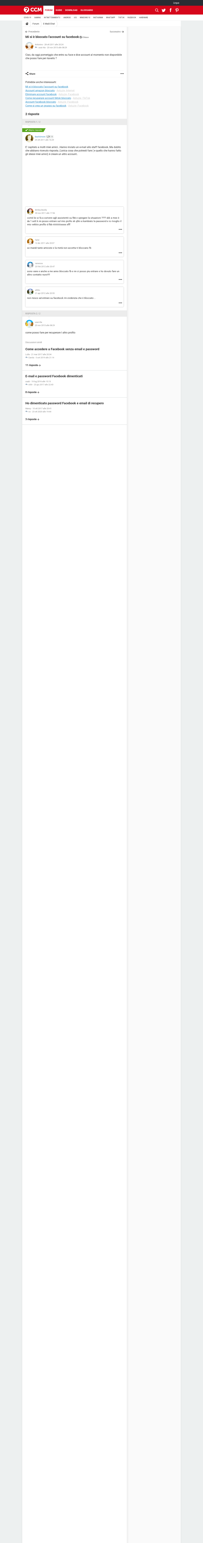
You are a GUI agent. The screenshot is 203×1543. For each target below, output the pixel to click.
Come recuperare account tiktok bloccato (48, 98)
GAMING (37, 17)
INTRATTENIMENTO (52, 17)
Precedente (33, 31)
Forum (48, 10)
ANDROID (67, 17)
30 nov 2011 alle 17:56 (45, 213)
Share (32, 74)
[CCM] (33, 10)
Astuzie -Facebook (69, 94)
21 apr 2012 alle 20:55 (45, 293)
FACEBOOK (132, 17)
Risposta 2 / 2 (32, 313)
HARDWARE (143, 17)
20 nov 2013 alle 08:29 (57, 47)
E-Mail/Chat (49, 23)
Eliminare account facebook (41, 94)
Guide (59, 10)
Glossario (87, 10)
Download (71, 10)
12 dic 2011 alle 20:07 (44, 243)
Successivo (115, 31)
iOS (75, 17)
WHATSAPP (110, 17)
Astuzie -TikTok (81, 98)
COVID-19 (27, 17)
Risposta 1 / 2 (32, 122)
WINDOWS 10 (85, 17)
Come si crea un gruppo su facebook (45, 105)
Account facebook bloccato (40, 101)
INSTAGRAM (98, 17)
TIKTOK (121, 17)
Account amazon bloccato (40, 90)
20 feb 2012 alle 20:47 (45, 266)
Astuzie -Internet (66, 90)
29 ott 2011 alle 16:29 (44, 140)
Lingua (176, 3)
